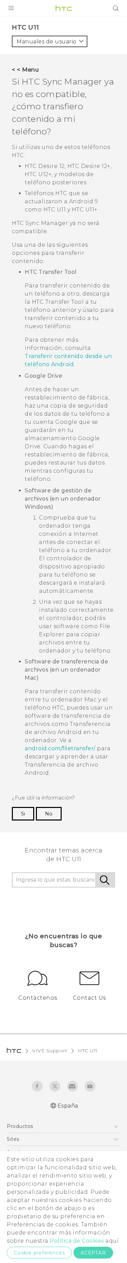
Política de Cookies (77, 1241)
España (68, 1105)
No (48, 814)
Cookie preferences (39, 1253)
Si (23, 814)
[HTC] (64, 8)
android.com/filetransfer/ (60, 748)
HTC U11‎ (88, 1051)
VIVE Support (49, 1051)
